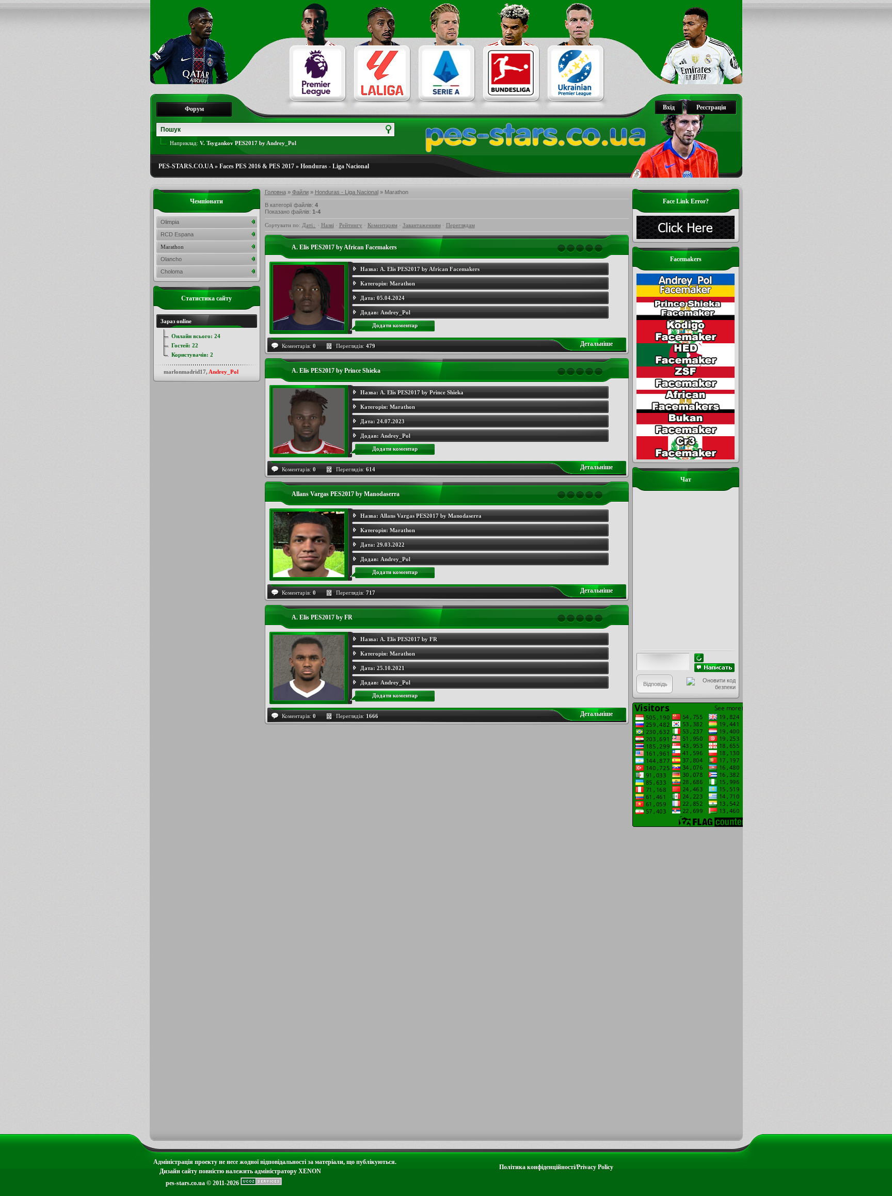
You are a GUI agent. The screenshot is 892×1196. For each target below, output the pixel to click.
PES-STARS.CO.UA (185, 166)
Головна (275, 192)
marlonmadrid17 (185, 372)
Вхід (669, 107)
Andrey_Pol (395, 312)
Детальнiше (596, 343)
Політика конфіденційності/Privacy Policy (556, 1167)
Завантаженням (422, 225)
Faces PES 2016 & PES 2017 (256, 166)
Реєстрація (711, 107)
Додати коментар (395, 325)
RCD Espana (177, 234)
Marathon (402, 283)
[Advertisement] (685, 982)
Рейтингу (350, 225)
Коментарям (382, 225)
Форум (194, 109)
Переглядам (460, 225)
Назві (327, 225)
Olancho (171, 259)
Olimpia (170, 222)
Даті (307, 225)
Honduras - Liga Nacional (334, 166)
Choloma (172, 271)
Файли (300, 192)
